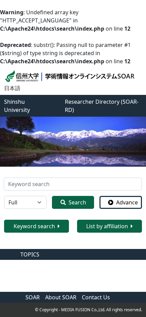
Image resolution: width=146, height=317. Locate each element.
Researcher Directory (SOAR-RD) (102, 106)
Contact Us (96, 297)
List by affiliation (107, 226)
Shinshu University (17, 106)
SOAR (32, 297)
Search (77, 202)
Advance (127, 202)
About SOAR (60, 297)
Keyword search (34, 226)
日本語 (12, 88)
